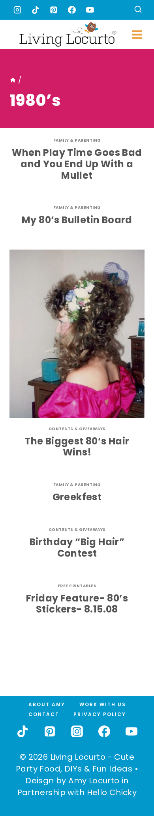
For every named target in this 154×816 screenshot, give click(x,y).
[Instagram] (17, 10)
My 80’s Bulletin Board (77, 219)
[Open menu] (137, 34)
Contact (43, 714)
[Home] (12, 80)
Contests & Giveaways (77, 429)
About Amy (46, 704)
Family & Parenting (77, 140)
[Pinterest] (54, 10)
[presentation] (77, 334)
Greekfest (77, 496)
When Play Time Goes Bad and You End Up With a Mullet (77, 164)
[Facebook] (72, 10)
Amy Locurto (93, 780)
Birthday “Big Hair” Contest (77, 547)
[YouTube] (90, 10)
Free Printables (77, 586)
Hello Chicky (112, 792)
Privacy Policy (99, 714)
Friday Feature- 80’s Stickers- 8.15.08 (77, 604)
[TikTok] (35, 10)
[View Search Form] (138, 10)
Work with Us (102, 704)
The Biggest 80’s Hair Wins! (76, 447)
